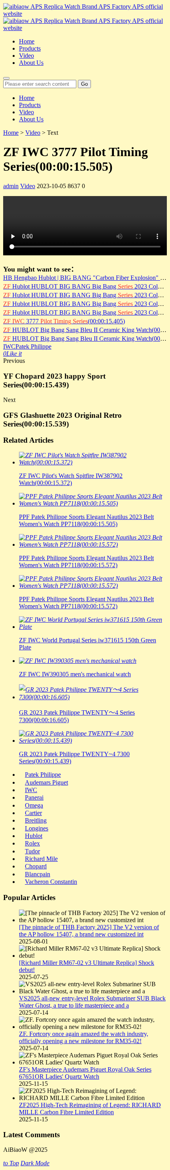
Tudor (32, 851)
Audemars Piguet (46, 782)
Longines (36, 828)
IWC (9, 346)
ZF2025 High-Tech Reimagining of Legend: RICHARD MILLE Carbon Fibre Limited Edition (90, 1108)
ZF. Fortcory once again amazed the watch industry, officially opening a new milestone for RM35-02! (83, 1037)
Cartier (33, 813)
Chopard (36, 866)
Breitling (36, 820)
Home (26, 41)
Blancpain (37, 874)
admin (11, 186)
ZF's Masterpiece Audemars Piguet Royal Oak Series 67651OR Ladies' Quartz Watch (85, 1073)
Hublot (33, 835)
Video (26, 55)
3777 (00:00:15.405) (64, 321)
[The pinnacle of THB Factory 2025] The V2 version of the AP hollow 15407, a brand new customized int (89, 931)
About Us (31, 62)
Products (30, 48)
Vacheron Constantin (51, 881)
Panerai (34, 797)
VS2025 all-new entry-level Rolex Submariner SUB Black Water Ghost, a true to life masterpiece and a (92, 1002)
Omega (34, 805)
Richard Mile (41, 858)
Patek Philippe (33, 346)
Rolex (32, 843)
